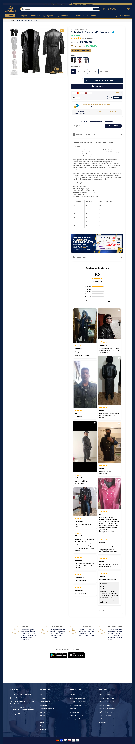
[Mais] (81, 80)
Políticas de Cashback (77, 702)
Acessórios (78, 16)
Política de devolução (106, 702)
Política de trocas (105, 695)
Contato (93, 16)
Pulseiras (43, 716)
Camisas (43, 698)
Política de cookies (105, 712)
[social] (12, 714)
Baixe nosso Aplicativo (77, 698)
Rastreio (72, 695)
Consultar (113, 126)
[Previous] (22, 51)
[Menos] (72, 80)
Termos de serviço (105, 716)
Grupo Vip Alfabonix (76, 719)
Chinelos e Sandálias (47, 709)
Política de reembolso (106, 698)
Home (12, 20)
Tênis (42, 695)
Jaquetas (43, 729)
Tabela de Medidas (76, 716)
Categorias (34, 16)
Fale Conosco (74, 712)
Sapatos (43, 712)
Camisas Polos (45, 702)
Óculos (42, 719)
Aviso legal (102, 722)
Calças (42, 726)
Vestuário (63, 16)
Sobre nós (73, 709)
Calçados (49, 16)
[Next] (62, 51)
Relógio (42, 722)
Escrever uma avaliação (94, 301)
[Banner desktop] (67, 4)
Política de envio (105, 705)
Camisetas (43, 705)
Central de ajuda (75, 705)
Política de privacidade (107, 709)
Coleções (23, 16)
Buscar (96, 9)
